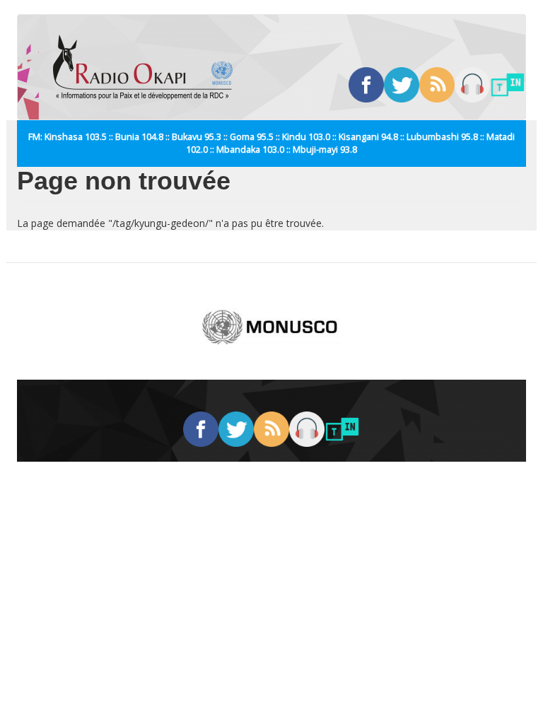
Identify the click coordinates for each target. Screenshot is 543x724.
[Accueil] (148, 67)
